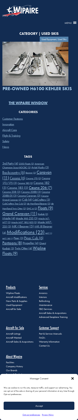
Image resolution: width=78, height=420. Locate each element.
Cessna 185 (17, 187)
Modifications (26, 232)
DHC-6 (32, 208)
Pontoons (12, 242)
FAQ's (42, 337)
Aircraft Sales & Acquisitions (52, 313)
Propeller (30, 243)
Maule (8, 218)
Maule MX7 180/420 (24, 222)
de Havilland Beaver (38, 203)
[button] (72, 378)
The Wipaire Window (28, 103)
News (5, 147)
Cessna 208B (31, 192)
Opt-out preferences (31, 414)
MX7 (48, 233)
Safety (5, 141)
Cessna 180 (25, 183)
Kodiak (43, 214)
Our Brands (11, 370)
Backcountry (13, 172)
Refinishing (44, 301)
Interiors (43, 297)
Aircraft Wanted (13, 337)
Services (43, 287)
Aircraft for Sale (13, 309)
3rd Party (10, 163)
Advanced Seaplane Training (53, 317)
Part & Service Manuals (50, 333)
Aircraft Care (9, 130)
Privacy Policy (48, 414)
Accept (39, 406)
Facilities (10, 362)
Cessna (17, 178)
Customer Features (12, 119)
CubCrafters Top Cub (14, 203)
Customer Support (49, 327)
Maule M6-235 (27, 218)
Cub (27, 200)
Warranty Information (49, 341)
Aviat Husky (40, 167)
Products (11, 287)
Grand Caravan (19, 213)
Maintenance (45, 305)
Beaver (31, 172)
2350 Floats (26, 163)
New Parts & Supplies (16, 301)
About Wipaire (14, 356)
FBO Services (45, 309)
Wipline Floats (13, 293)
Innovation (8, 124)
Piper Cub (33, 237)
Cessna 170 (33, 178)
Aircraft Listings (13, 333)
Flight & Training (11, 136)
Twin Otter (23, 248)
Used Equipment (14, 305)
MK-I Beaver (23, 226)
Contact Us (44, 345)
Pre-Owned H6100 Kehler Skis (37, 88)
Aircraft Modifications (16, 297)
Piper (18, 238)
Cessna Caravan (28, 196)
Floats (45, 208)
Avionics (43, 293)
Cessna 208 (11, 192)
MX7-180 (7, 238)
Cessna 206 (40, 187)
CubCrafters (41, 200)
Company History (14, 366)
